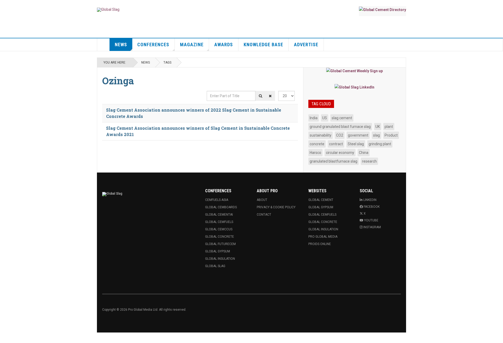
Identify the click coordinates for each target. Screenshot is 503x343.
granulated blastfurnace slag (333, 161)
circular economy (340, 152)
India (314, 118)
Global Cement (320, 200)
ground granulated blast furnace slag (340, 126)
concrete (317, 144)
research (369, 161)
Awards (223, 44)
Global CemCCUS (218, 229)
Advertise (306, 44)
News (121, 44)
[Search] (260, 96)
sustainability (320, 135)
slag (376, 135)
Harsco (315, 152)
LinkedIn (369, 200)
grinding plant (380, 144)
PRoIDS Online (319, 244)
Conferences (153, 44)
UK (377, 126)
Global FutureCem (220, 244)
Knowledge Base (263, 44)
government (358, 135)
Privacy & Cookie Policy (276, 207)
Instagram (372, 227)
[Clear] (270, 96)
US (324, 118)
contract (336, 144)
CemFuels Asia (216, 200)
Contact (264, 214)
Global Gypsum (217, 251)
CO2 (339, 135)
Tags (167, 62)
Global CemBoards (221, 207)
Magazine (192, 44)
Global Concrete (219, 236)
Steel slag (356, 144)
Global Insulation (220, 259)
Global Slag (215, 266)
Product (391, 135)
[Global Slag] (108, 10)
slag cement (342, 118)
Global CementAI (219, 214)
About (262, 200)
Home (103, 44)
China (363, 152)
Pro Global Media (322, 236)
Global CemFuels (219, 222)
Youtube (371, 220)
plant (389, 126)
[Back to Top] (5, 337)
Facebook (372, 207)
